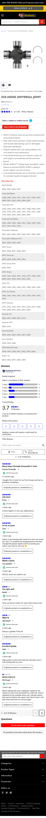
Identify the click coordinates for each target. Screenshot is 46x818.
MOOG (6, 105)
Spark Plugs (36, 808)
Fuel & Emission (14, 806)
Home (3, 31)
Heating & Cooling (27, 806)
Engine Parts (20, 803)
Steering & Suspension (8, 808)
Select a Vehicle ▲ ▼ (23, 8)
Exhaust (3, 806)
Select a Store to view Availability (15, 127)
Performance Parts (24, 808)
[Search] (42, 21)
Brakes (3, 803)
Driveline (11, 803)
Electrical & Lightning (33, 803)
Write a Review (27, 112)
